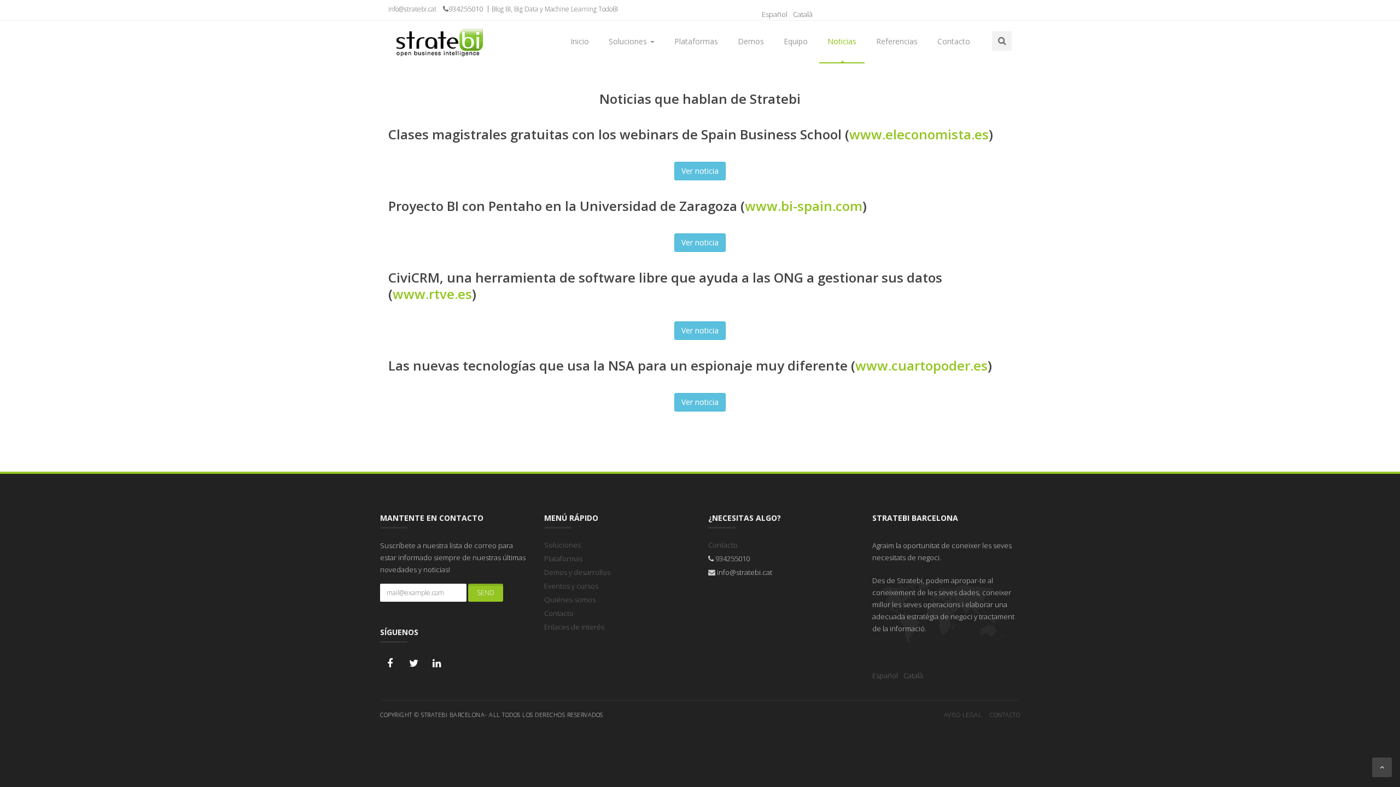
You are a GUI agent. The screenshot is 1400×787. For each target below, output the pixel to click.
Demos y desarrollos (577, 572)
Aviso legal (963, 714)
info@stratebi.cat (412, 9)
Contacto (559, 613)
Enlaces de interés (574, 627)
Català (803, 14)
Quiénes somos (570, 599)
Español (775, 14)
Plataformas (563, 558)
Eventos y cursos (571, 586)
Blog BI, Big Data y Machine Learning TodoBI (555, 9)
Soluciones (562, 545)
